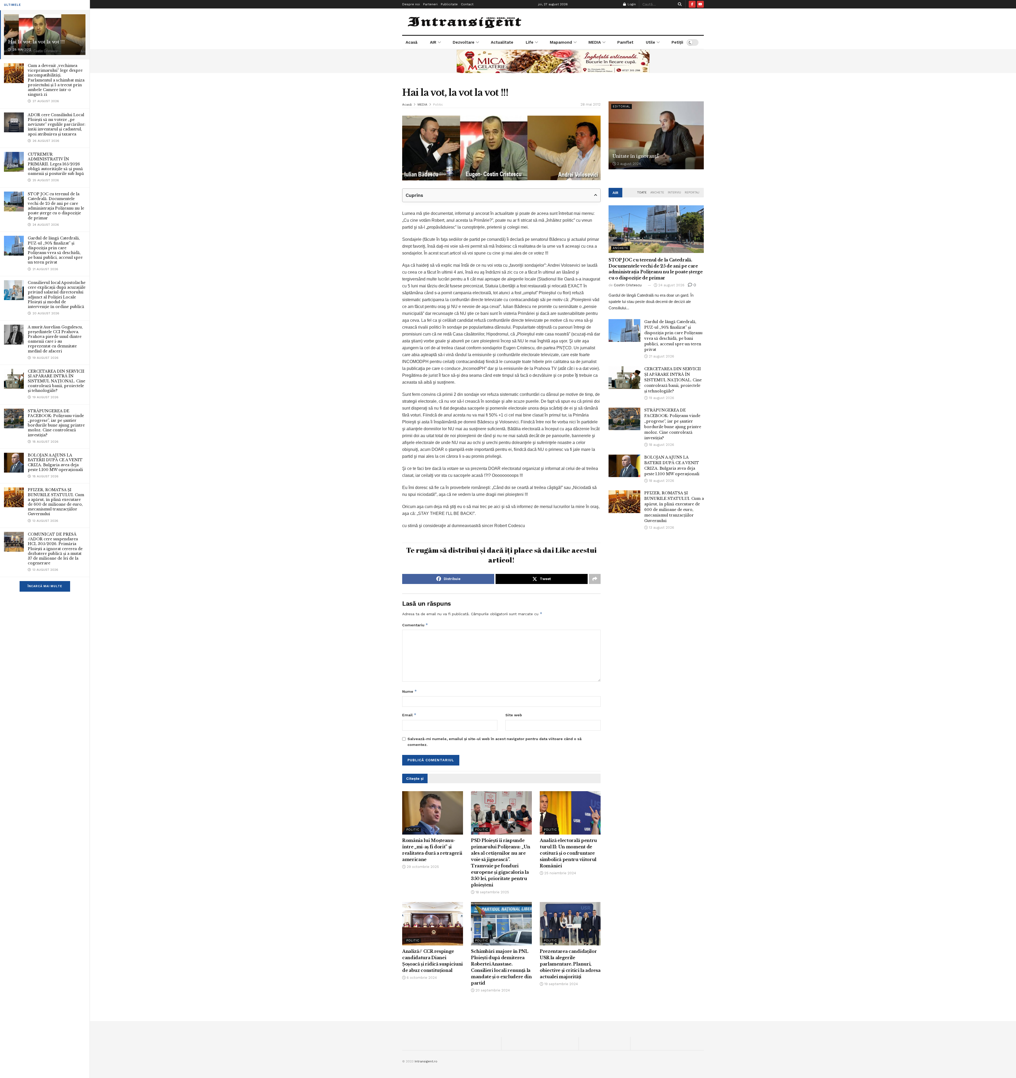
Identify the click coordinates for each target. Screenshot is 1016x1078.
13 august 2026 (661, 527)
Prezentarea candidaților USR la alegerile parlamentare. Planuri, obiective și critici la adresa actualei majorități (570, 964)
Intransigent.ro (426, 1061)
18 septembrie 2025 (491, 892)
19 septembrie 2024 (560, 984)
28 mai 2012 (590, 104)
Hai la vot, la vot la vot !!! (36, 42)
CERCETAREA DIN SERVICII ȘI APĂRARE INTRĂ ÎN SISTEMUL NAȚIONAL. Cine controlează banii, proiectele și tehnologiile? (56, 381)
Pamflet (625, 42)
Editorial (621, 106)
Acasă (412, 42)
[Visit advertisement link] (553, 61)
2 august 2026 (628, 164)
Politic (438, 104)
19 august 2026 (661, 398)
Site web (513, 715)
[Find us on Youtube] (700, 4)
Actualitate (502, 42)
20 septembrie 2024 (492, 990)
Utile (650, 42)
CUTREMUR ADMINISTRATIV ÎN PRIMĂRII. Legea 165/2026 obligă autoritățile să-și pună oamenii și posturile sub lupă (56, 164)
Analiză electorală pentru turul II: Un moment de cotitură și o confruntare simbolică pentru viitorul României (568, 853)
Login (631, 4)
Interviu (674, 192)
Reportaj (692, 192)
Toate (642, 192)
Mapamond (561, 42)
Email (409, 714)
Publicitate (449, 4)
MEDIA (594, 42)
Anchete (657, 192)
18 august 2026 (661, 445)
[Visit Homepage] (465, 22)
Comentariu (415, 624)
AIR (433, 42)
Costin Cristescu (628, 285)
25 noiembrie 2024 (559, 873)
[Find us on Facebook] (692, 4)
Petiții (677, 42)
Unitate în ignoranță (635, 156)
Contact (467, 4)
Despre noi (411, 4)
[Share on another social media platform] (595, 579)
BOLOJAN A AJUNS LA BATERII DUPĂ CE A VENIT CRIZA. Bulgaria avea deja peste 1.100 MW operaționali (55, 462)
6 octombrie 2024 (421, 978)
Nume (409, 691)
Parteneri (430, 4)
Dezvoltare (463, 42)
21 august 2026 (661, 356)
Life (529, 42)
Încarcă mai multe (45, 586)
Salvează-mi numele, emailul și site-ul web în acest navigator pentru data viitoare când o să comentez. (494, 742)
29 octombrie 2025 (422, 867)
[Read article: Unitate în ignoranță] (656, 135)
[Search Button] (678, 4)
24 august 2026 (670, 285)
